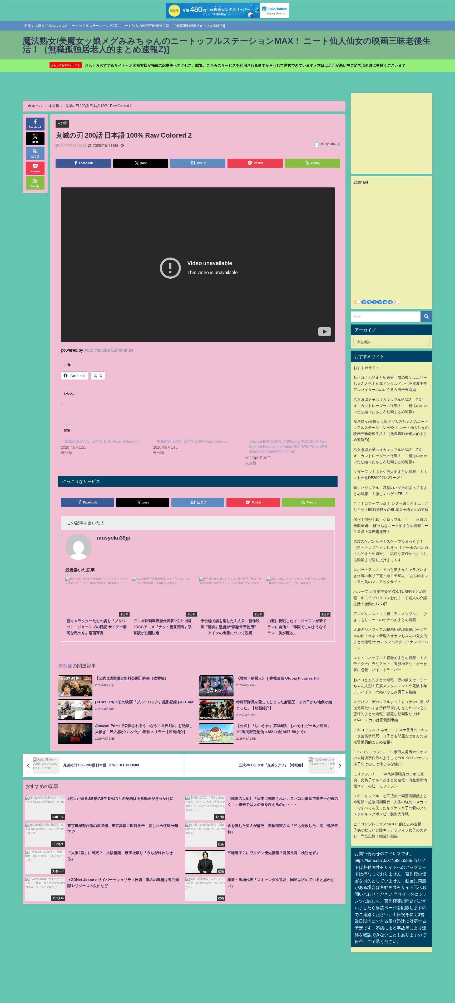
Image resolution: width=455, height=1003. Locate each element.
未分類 (62, 123)
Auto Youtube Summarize (108, 350)
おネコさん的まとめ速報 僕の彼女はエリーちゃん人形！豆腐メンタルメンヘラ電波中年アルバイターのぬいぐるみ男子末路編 (390, 383)
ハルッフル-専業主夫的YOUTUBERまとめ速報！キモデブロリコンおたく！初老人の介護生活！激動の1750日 (390, 597)
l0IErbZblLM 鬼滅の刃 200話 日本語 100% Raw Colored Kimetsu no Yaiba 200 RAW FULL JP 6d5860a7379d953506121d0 (288, 446)
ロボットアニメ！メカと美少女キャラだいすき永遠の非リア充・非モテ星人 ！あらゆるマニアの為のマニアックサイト (390, 576)
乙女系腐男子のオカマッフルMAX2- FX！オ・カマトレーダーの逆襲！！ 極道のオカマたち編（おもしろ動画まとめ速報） (390, 406)
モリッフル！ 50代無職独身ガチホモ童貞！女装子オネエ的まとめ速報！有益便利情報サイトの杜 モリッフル (390, 780)
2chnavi (360, 182)
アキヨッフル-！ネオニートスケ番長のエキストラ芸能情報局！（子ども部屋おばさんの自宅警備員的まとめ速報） (390, 736)
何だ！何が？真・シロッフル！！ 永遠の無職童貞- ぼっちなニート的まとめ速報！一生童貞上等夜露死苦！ (390, 526)
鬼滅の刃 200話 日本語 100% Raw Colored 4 (102, 441)
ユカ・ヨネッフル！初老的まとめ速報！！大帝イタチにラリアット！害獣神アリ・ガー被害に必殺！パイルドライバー (390, 664)
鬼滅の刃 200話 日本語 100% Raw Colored (192, 441)
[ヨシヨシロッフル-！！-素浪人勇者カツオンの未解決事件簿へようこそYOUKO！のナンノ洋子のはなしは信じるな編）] (391, 758)
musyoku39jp (330, 144)
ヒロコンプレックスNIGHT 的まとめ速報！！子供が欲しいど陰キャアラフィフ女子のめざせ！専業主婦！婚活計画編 (391, 830)
